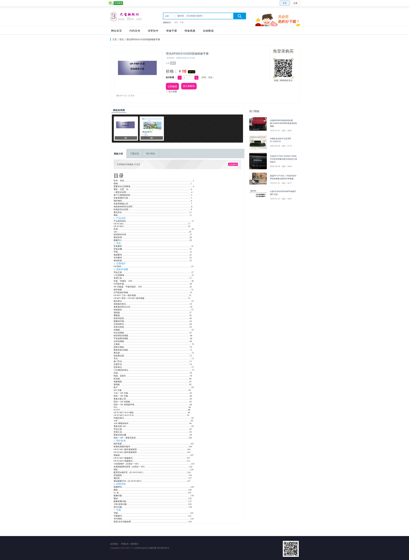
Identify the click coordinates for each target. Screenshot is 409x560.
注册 (295, 2)
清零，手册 (179, 22)
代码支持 (134, 30)
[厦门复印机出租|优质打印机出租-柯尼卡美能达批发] (126, 16)
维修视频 (190, 30)
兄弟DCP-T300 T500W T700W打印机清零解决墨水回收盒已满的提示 (283, 159)
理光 (121, 39)
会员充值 (114, 543)
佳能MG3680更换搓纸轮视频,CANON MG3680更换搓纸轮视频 (283, 123)
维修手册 (171, 30)
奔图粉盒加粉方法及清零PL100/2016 (280, 140)
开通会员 (125, 543)
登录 (285, 2)
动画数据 (208, 30)
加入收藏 (171, 91)
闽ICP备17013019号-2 (159, 547)
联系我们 (134, 543)
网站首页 (116, 30)
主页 (114, 39)
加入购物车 (189, 86)
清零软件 (153, 30)
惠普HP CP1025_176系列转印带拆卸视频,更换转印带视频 (283, 177)
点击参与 (233, 164)
